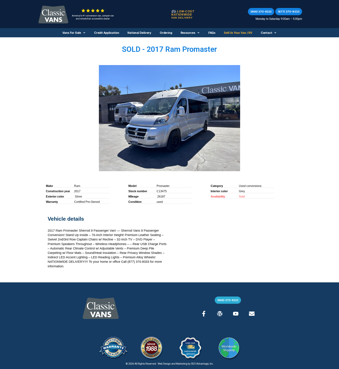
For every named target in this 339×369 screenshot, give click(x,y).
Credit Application (106, 32)
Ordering (166, 32)
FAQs (211, 32)
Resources (188, 32)
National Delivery (139, 32)
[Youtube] (236, 313)
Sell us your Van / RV (238, 32)
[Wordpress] (220, 313)
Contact (266, 32)
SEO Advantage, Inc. (202, 363)
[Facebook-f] (204, 313)
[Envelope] (251, 313)
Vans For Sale (71, 32)
